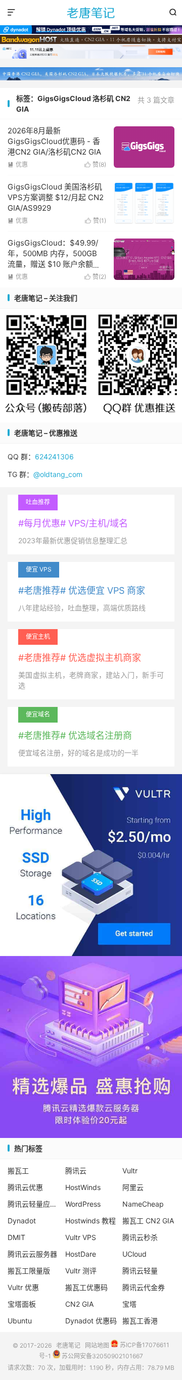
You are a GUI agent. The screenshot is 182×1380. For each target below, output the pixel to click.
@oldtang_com (57, 474)
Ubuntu (20, 1320)
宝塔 (129, 1304)
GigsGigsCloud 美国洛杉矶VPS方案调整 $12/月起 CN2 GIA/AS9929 (56, 197)
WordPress (83, 1204)
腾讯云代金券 (143, 1287)
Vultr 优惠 (23, 1287)
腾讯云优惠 (25, 1187)
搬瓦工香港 (140, 1320)
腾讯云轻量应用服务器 (34, 1204)
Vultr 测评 (81, 1270)
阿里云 (133, 1187)
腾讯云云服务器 (32, 1254)
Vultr (130, 1170)
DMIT (16, 1237)
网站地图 (97, 1345)
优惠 (18, 164)
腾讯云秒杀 (140, 1237)
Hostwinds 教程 (90, 1220)
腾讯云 (75, 1170)
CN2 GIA (79, 1304)
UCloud (134, 1254)
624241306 (54, 456)
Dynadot (22, 1220)
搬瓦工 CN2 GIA (148, 1220)
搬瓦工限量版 (29, 1270)
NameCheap (143, 1204)
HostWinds (83, 1187)
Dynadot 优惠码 (91, 1320)
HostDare (80, 1254)
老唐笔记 (91, 13)
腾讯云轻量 (140, 1270)
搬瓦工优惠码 (86, 1287)
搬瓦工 (18, 1170)
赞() (95, 164)
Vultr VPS (80, 1237)
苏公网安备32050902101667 (101, 1356)
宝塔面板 (22, 1304)
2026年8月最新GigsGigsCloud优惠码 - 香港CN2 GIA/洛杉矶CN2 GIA (54, 141)
